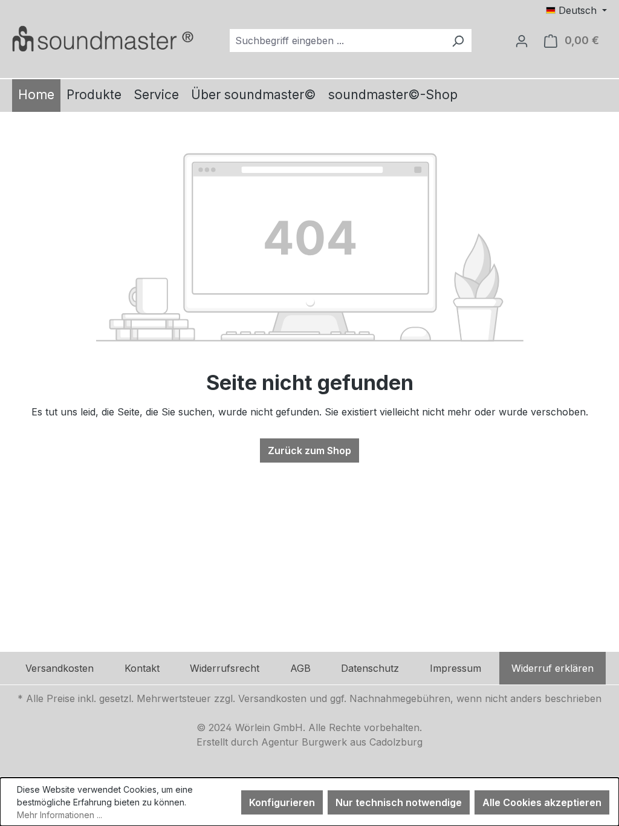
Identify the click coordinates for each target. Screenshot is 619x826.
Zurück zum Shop (309, 450)
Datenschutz (370, 668)
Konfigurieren (282, 802)
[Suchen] (458, 40)
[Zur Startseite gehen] (102, 38)
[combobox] (337, 40)
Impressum (455, 668)
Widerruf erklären (552, 668)
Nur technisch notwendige (398, 802)
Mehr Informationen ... (59, 815)
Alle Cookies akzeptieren (541, 802)
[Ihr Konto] (521, 40)
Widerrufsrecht (224, 668)
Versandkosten (59, 668)
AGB (300, 668)
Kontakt (142, 668)
